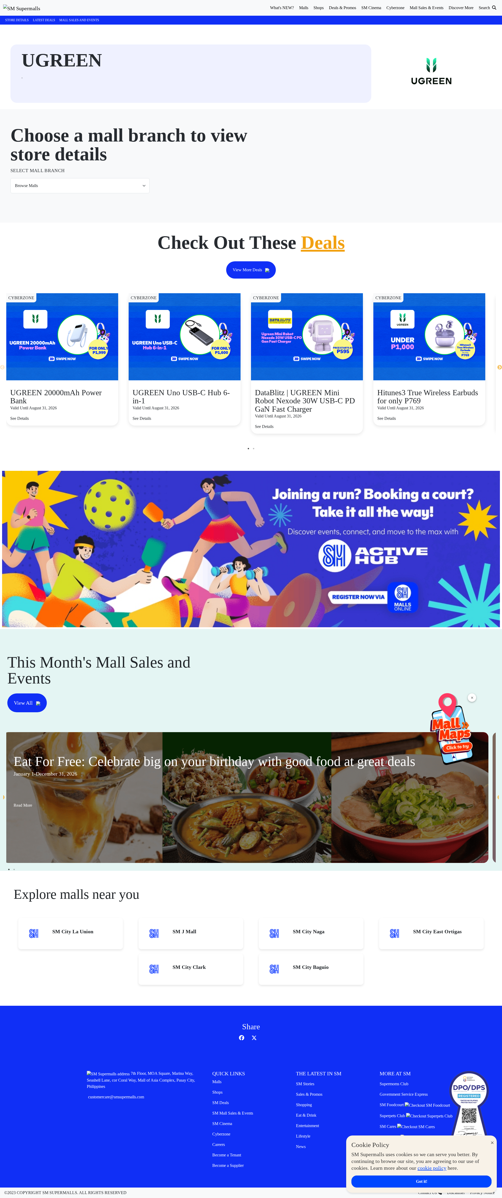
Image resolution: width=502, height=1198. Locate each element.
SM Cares (388, 1126)
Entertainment (307, 1125)
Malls (216, 1082)
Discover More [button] (461, 7)
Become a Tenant (226, 1155)
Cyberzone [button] (395, 7)
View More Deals (248, 270)
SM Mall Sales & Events (232, 1113)
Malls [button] (303, 7)
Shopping (304, 1105)
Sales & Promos (309, 1094)
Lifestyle (303, 1136)
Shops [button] (318, 7)
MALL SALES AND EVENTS (79, 20)
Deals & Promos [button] (342, 7)
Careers (218, 1144)
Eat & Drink (306, 1115)
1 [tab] (248, 448)
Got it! (421, 1181)
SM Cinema (222, 1123)
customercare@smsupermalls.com (116, 1097)
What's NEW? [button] (282, 7)
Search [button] (485, 7)
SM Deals (220, 1102)
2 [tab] (253, 448)
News (301, 1146)
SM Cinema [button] (371, 7)
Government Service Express (404, 1094)
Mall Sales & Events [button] (426, 7)
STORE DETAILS (17, 20)
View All (24, 703)
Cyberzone (221, 1134)
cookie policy (432, 1168)
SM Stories (305, 1084)
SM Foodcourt (392, 1105)
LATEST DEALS (44, 20)
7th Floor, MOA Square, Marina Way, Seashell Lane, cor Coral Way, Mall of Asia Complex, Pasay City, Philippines (141, 1079)
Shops (217, 1092)
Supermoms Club (394, 1084)
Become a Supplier (228, 1165)
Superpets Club (393, 1116)
